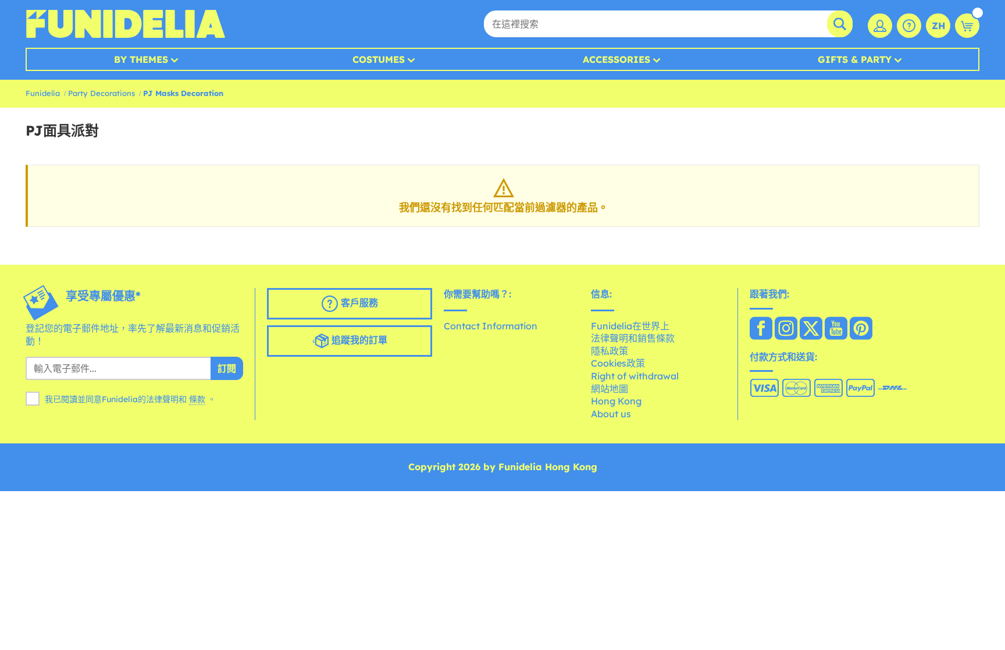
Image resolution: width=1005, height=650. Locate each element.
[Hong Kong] (761, 329)
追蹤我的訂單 (358, 340)
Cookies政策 (618, 363)
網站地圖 (609, 389)
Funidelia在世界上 (630, 326)
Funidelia (43, 93)
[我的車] (967, 25)
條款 (197, 399)
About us (611, 414)
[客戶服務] (909, 25)
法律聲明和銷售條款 (633, 338)
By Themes (141, 59)
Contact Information (490, 326)
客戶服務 (358, 302)
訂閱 (227, 368)
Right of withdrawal (635, 376)
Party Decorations (101, 93)
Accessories (616, 59)
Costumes (378, 59)
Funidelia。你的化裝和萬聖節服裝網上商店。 (125, 24)
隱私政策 (609, 351)
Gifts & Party (855, 59)
